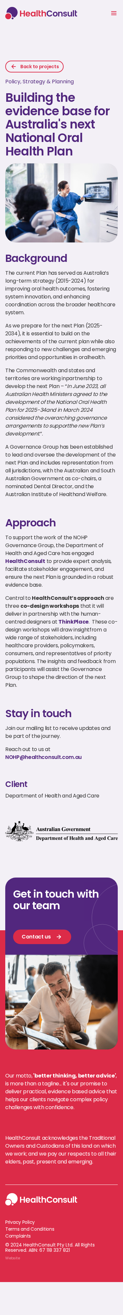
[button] (114, 13)
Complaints (18, 1236)
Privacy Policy (20, 1222)
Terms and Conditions (29, 1229)
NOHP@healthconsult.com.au (43, 757)
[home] (42, 13)
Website (12, 1258)
